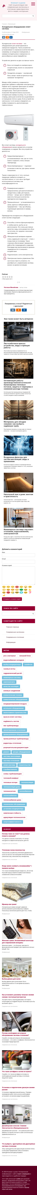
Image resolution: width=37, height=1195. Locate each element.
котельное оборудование (13, 708)
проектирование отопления (14, 730)
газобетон (28, 664)
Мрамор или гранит (9, 904)
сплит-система (17, 43)
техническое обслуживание (14, 804)
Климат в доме (18, 3)
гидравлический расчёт (12, 673)
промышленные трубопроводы (16, 739)
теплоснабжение (10, 795)
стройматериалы (10, 769)
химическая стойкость (12, 813)
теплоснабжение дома (12, 800)
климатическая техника (12, 695)
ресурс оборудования (21, 752)
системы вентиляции (11, 756)
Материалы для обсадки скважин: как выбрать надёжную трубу (15, 424)
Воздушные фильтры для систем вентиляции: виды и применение (16, 459)
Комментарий (7, 565)
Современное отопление (15, 637)
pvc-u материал (9, 656)
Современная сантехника (15, 632)
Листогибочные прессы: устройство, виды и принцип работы (17, 345)
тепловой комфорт (11, 778)
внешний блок (25, 656)
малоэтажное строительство (14, 712)
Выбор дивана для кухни (11, 979)
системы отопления (11, 760)
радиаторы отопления (12, 743)
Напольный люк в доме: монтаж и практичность (18, 495)
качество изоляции (11, 686)
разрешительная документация (15, 747)
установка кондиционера (13, 809)
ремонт (6, 752)
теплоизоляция (27, 782)
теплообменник (25, 791)
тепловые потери (10, 782)
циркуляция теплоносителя (14, 817)
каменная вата (9, 682)
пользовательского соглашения (12, 1186)
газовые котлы (9, 669)
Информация (26, 32)
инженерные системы (12, 677)
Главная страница (12, 627)
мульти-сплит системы (12, 717)
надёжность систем (11, 721)
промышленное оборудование (15, 734)
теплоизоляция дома (11, 787)
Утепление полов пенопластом (13, 850)
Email (4, 559)
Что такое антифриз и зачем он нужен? (17, 1071)
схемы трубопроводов (12, 774)
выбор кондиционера (12, 664)
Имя (3, 552)
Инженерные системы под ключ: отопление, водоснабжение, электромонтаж (18, 531)
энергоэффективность (12, 822)
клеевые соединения (11, 691)
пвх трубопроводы (11, 725)
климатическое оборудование (15, 699)
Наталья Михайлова (11, 287)
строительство (25, 765)
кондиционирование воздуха (15, 704)
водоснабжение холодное (13, 660)
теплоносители (9, 791)
